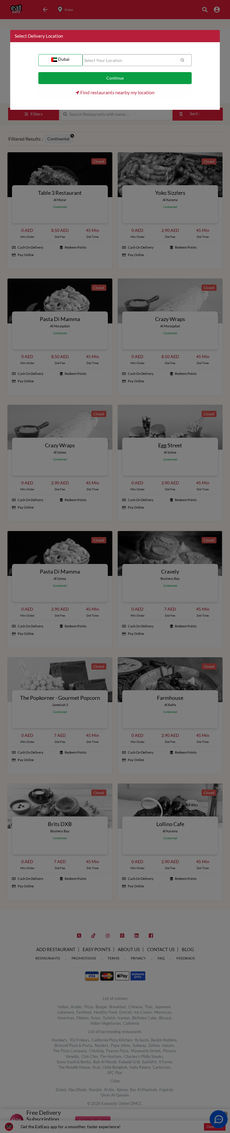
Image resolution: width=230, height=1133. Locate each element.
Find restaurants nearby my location (117, 92)
